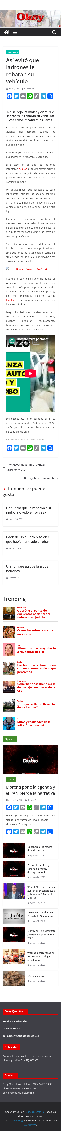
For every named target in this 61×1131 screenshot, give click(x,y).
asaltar (23, 168)
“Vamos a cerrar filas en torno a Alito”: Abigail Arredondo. (41, 956)
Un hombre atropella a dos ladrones (27, 568)
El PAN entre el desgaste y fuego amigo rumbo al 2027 (41, 934)
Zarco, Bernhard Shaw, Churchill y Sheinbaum (40, 914)
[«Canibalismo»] (14, 978)
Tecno (19, 719)
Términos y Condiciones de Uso (21, 1036)
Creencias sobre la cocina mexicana (35, 632)
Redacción (29, 88)
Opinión (11, 779)
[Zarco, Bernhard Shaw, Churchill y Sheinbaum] (14, 917)
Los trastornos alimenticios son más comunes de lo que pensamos (36, 668)
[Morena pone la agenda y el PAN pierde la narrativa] (30, 759)
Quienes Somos (12, 1028)
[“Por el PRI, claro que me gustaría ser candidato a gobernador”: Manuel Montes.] (14, 895)
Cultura (20, 627)
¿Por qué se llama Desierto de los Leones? (36, 705)
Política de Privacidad (15, 1021)
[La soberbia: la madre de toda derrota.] (14, 851)
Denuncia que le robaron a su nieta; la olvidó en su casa (29, 510)
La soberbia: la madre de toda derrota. (39, 848)
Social (19, 662)
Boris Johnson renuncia (39, 478)
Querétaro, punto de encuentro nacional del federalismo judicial (33, 614)
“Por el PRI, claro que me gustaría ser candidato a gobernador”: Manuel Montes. (41, 892)
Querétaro (21, 681)
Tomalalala (12, 52)
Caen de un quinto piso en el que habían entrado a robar (28, 539)
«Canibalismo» (35, 976)
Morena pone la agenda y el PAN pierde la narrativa (30, 790)
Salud (19, 645)
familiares (11, 300)
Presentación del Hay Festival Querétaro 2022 (26, 467)
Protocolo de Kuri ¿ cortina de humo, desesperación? (38, 868)
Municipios (21, 607)
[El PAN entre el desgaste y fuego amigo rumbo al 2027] (14, 937)
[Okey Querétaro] (30, 12)
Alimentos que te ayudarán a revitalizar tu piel (36, 650)
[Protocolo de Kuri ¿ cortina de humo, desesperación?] (14, 871)
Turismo (20, 701)
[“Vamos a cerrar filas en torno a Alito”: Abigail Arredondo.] (14, 959)
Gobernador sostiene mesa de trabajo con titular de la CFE (36, 687)
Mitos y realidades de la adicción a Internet (34, 723)
